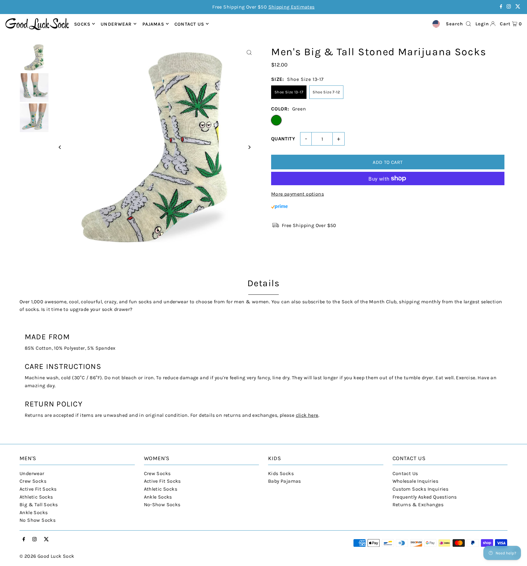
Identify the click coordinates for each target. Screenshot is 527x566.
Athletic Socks (36, 497)
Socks (82, 24)
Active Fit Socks (38, 489)
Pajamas (153, 24)
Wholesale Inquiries (416, 481)
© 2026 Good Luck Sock (47, 556)
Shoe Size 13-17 (288, 92)
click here (307, 415)
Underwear (116, 24)
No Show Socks (38, 520)
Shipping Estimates (291, 7)
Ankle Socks (34, 512)
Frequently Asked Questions (425, 497)
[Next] (249, 147)
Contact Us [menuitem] (189, 24)
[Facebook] (501, 7)
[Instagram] (509, 7)
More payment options (297, 194)
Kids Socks (281, 473)
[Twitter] (517, 7)
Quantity (283, 139)
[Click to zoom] (249, 52)
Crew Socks (33, 481)
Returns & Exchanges (418, 504)
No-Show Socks (162, 504)
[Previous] (60, 147)
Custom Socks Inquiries (421, 489)
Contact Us (405, 473)
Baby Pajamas (284, 481)
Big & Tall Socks (39, 504)
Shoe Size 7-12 (326, 92)
